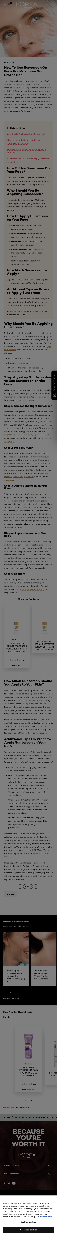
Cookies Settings (28, 1222)
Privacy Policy (46, 1216)
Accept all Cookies (28, 1230)
